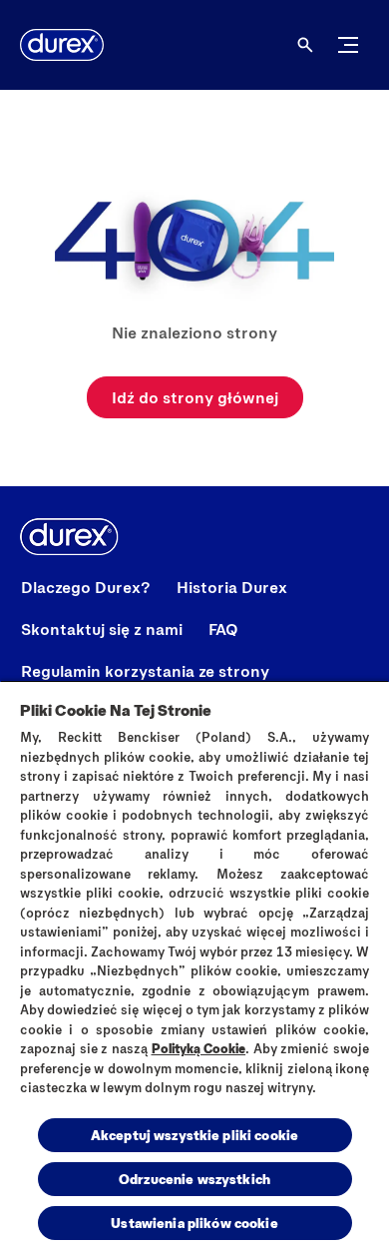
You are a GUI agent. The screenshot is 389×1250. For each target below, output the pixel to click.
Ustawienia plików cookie (194, 1222)
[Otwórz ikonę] (305, 45)
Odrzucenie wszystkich (194, 1178)
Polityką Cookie (199, 1048)
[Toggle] (348, 45)
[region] (194, 965)
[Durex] (62, 45)
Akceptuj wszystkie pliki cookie (194, 1134)
